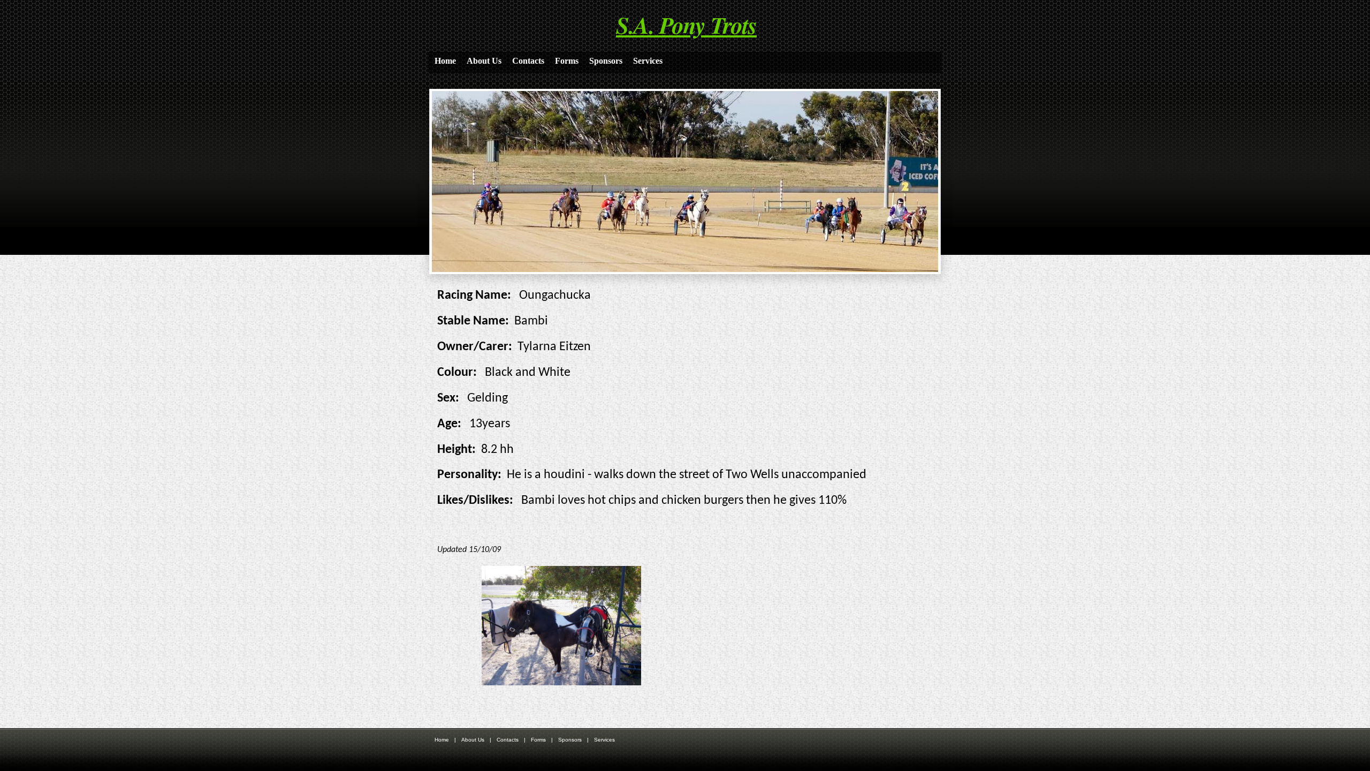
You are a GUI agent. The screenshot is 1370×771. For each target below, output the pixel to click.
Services (648, 60)
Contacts (528, 60)
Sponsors (605, 60)
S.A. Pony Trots (686, 24)
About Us (484, 60)
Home (445, 60)
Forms (567, 60)
